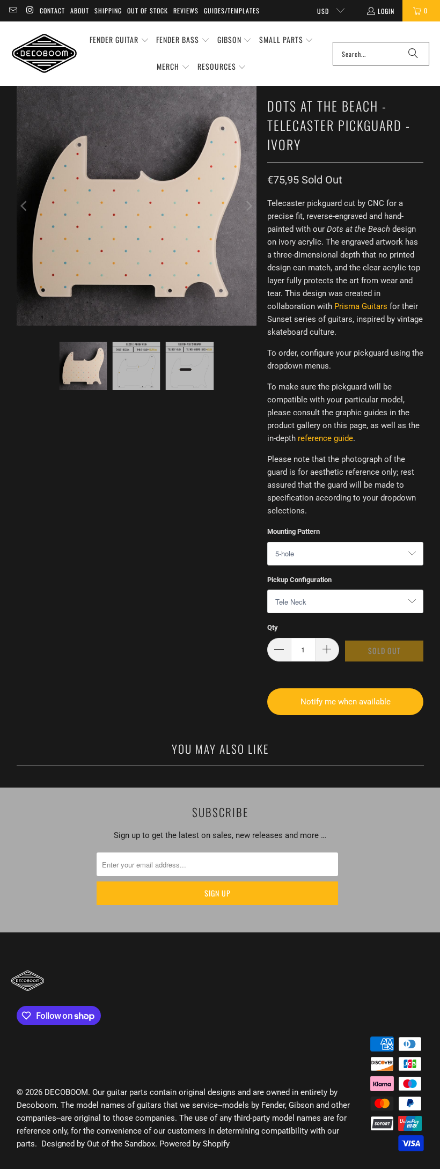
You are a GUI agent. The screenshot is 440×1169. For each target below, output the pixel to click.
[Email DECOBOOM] (12, 10)
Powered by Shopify (194, 1144)
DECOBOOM (66, 1092)
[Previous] (24, 206)
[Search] (413, 53)
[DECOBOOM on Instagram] (29, 10)
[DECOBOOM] (44, 53)
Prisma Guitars (360, 306)
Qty (272, 627)
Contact (52, 10)
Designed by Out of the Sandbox (98, 1144)
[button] (119, 40)
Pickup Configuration (299, 580)
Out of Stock (147, 10)
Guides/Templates (232, 10)
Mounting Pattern (293, 531)
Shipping (108, 10)
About (79, 10)
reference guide (325, 438)
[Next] (248, 206)
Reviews (186, 10)
